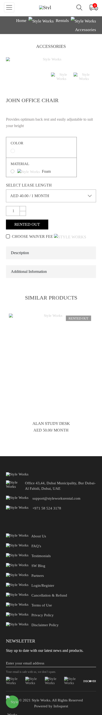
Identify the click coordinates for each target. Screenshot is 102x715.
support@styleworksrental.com (56, 498)
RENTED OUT (27, 224)
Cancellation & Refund (49, 595)
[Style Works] (45, 7)
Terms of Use (41, 605)
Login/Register (42, 585)
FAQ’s (36, 546)
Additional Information (29, 271)
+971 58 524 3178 (46, 508)
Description (20, 253)
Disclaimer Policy (45, 625)
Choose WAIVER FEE (32, 236)
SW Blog (38, 566)
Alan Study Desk (51, 423)
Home (21, 20)
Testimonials (41, 556)
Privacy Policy (42, 615)
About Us (38, 536)
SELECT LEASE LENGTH (29, 185)
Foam (46, 171)
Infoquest (60, 706)
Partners (37, 576)
